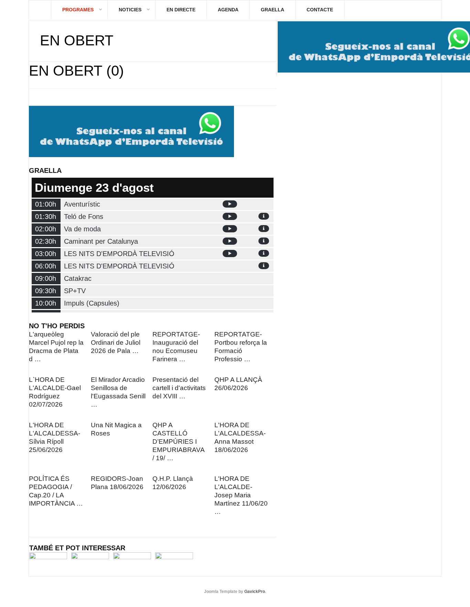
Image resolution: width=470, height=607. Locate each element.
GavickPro (254, 591)
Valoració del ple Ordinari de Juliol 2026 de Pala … (115, 342)
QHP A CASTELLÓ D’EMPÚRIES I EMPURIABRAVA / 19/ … (178, 441)
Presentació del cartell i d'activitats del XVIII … (179, 388)
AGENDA (228, 9)
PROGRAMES (78, 9)
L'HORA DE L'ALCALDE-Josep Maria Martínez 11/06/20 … (241, 495)
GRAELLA (272, 9)
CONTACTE (320, 9)
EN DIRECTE (181, 9)
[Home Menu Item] (40, 9)
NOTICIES (130, 9)
